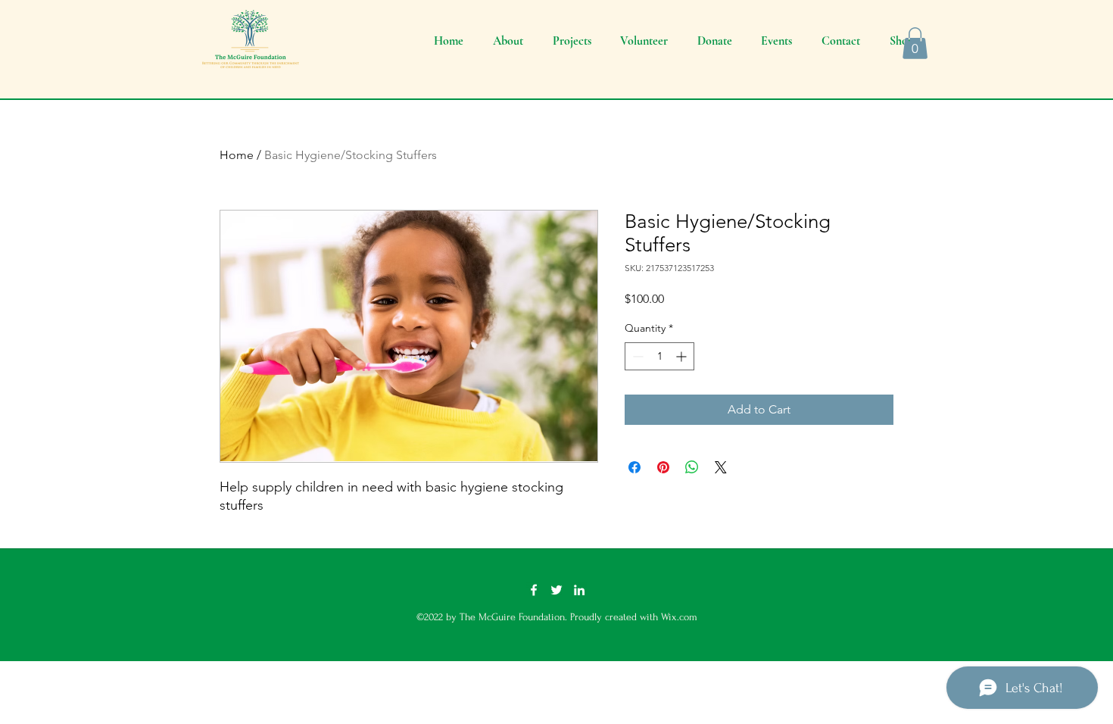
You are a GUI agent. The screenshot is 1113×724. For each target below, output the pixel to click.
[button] (915, 43)
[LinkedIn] (579, 590)
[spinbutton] (659, 356)
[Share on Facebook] (634, 467)
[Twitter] (556, 590)
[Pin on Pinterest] (663, 467)
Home (237, 155)
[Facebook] (533, 590)
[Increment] (682, 356)
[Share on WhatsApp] (692, 467)
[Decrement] (636, 356)
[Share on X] (721, 467)
